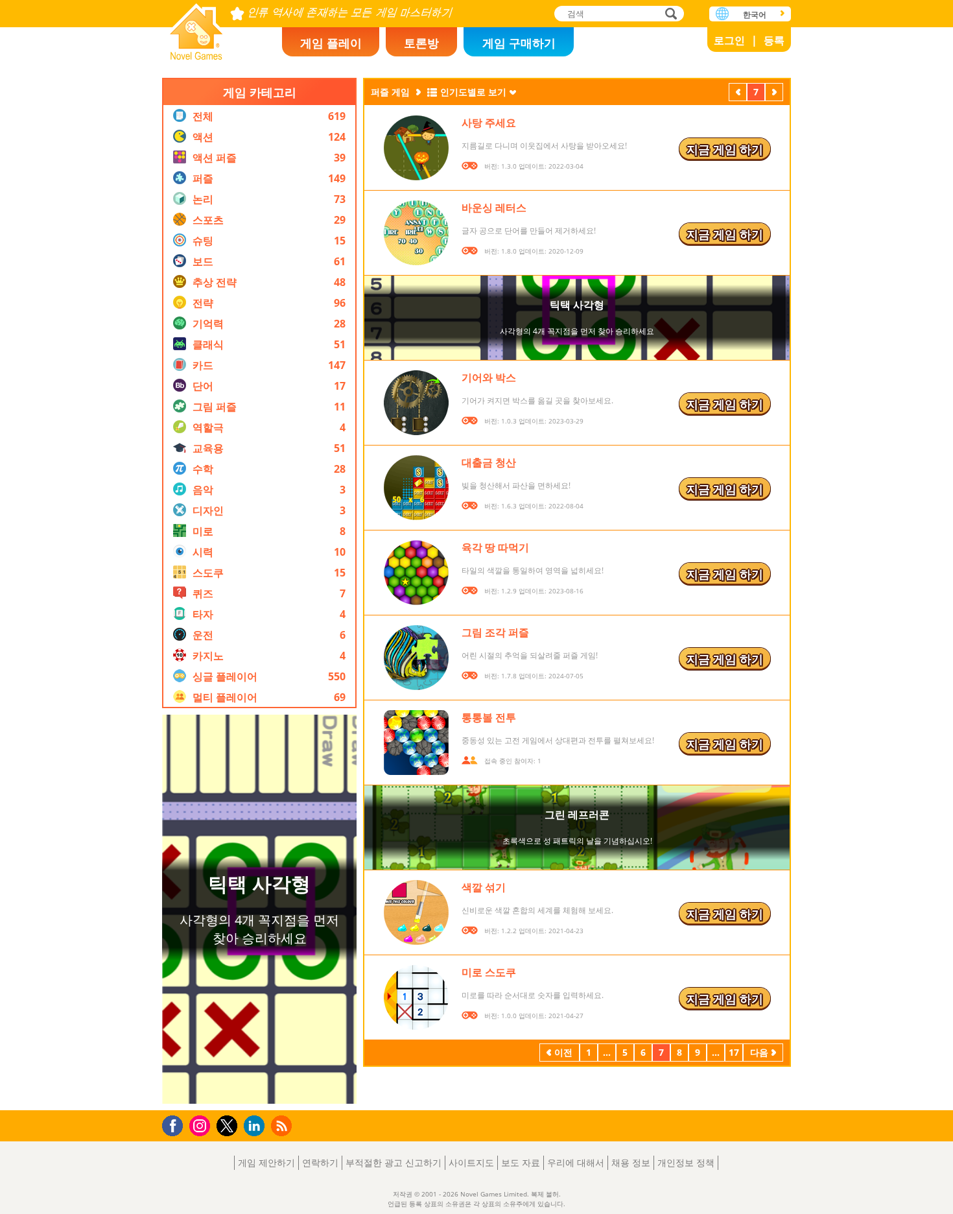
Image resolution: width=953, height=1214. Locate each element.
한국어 (754, 14)
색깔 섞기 (484, 887)
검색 (669, 14)
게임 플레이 (331, 43)
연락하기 (320, 1162)
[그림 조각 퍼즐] (416, 657)
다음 (774, 93)
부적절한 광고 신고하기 (393, 1162)
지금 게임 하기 (725, 149)
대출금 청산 (489, 462)
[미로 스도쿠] (416, 997)
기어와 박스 (489, 377)
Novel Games (196, 27)
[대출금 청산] (416, 487)
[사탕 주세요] (416, 147)
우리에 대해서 (575, 1162)
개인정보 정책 (685, 1162)
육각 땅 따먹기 (495, 547)
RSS (283, 1125)
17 (734, 1052)
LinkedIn (256, 1126)
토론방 (421, 43)
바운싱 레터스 (494, 207)
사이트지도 (471, 1162)
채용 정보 (630, 1162)
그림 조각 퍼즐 (495, 632)
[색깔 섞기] (416, 912)
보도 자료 (520, 1162)
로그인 (729, 40)
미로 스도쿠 (489, 972)
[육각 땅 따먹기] (416, 572)
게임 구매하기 (519, 43)
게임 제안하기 (266, 1162)
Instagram (201, 1124)
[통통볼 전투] (416, 742)
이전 (737, 93)
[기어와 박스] (416, 402)
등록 (774, 40)
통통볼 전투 (489, 717)
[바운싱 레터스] (416, 232)
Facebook (176, 1124)
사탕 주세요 (489, 122)
